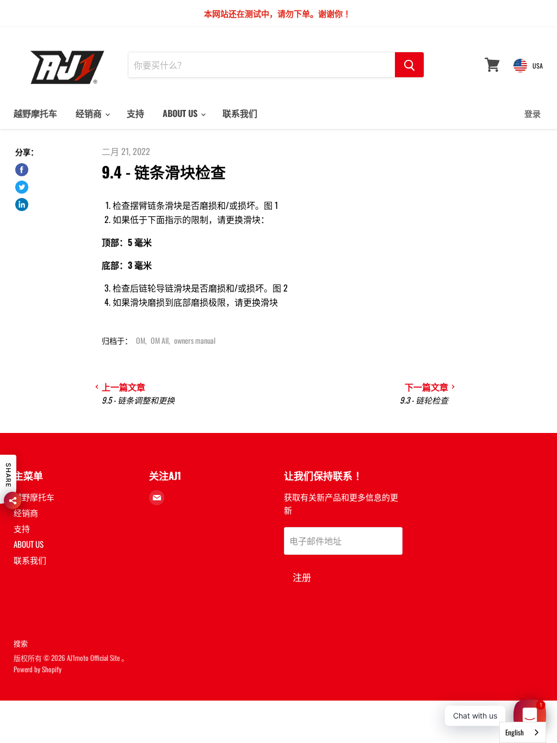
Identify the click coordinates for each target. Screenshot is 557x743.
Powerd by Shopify (37, 669)
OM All (160, 340)
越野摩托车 (35, 113)
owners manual (194, 340)
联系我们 (239, 113)
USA (538, 65)
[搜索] (409, 64)
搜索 (21, 642)
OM (140, 340)
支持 (135, 113)
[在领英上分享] (21, 204)
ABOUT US (181, 113)
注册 (302, 577)
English (514, 732)
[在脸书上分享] (21, 169)
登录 (532, 113)
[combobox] (522, 732)
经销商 (90, 113)
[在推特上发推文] (21, 187)
